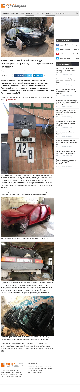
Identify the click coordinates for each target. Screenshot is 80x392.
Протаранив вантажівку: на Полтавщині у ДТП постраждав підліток (67, 162)
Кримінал (50, 13)
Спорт (58, 13)
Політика (29, 13)
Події (22, 13)
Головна (5, 13)
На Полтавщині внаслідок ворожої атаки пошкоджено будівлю (66, 91)
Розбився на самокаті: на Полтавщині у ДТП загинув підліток (65, 123)
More (65, 13)
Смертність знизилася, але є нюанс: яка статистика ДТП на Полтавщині (67, 102)
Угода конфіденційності (35, 372)
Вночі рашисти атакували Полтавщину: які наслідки (65, 152)
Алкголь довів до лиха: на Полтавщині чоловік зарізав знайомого (66, 112)
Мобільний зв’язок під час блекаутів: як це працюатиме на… (66, 142)
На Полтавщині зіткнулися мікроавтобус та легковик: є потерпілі (66, 70)
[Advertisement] (56, 5)
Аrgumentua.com (10, 100)
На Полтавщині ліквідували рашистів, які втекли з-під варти (66, 81)
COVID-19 (14, 13)
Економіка (40, 13)
